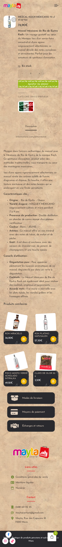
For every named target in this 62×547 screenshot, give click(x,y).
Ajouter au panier (38, 83)
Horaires (20, 488)
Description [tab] (31, 126)
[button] (13, 19)
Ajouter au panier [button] (24, 339)
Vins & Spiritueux (39, 97)
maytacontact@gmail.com (29, 513)
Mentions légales (24, 482)
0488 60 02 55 (23, 507)
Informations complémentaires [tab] (31, 137)
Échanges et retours (33, 426)
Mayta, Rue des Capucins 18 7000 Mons (30, 520)
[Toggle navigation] (56, 6)
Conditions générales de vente (31, 477)
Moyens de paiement (33, 412)
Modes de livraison (32, 398)
